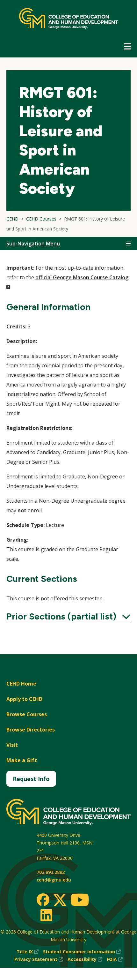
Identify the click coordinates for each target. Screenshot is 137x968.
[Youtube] (79, 900)
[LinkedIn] (46, 915)
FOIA (115, 959)
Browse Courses (26, 714)
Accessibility (85, 959)
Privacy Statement (38, 959)
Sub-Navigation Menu (33, 243)
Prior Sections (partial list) (68, 616)
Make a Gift (21, 760)
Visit (12, 744)
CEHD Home (21, 683)
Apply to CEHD (24, 698)
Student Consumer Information (82, 952)
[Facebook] (43, 899)
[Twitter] (60, 900)
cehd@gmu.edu (54, 880)
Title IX (28, 952)
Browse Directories (30, 729)
